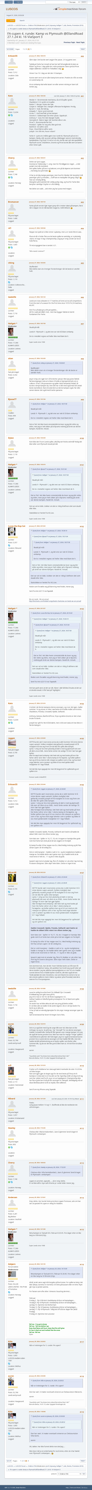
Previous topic (69, 42)
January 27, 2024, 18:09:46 (37, 228)
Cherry (11, 158)
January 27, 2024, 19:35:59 (37, 438)
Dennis (69, 25)
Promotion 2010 (77, 25)
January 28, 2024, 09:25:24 (37, 872)
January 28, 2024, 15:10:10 (37, 1065)
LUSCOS (12, 9)
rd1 (9, 228)
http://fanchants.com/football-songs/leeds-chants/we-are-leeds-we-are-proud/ (55, 601)
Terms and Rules (75, 1487)
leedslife (12, 297)
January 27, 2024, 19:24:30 (37, 358)
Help (67, 1487)
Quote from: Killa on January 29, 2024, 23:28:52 (48, 1381)
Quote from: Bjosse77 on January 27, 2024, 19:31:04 (49, 469)
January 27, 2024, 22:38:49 (37, 738)
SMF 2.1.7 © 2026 (10, 1487)
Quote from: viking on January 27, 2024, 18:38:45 (49, 363)
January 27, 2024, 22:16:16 (37, 703)
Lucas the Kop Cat (16, 526)
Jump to (53, 1474)
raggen (11, 738)
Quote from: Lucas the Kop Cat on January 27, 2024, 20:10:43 (52, 613)
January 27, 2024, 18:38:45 (37, 263)
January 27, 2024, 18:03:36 (37, 96)
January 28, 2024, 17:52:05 (37, 1128)
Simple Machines (21, 1487)
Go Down (10, 49)
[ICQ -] (9, 115)
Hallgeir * (59, 25)
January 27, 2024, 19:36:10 (37, 464)
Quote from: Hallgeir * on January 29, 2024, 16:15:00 (50, 1269)
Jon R (47, 25)
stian (10, 358)
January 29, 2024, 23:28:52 (37, 1341)
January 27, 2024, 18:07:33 (37, 202)
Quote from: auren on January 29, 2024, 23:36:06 (49, 1416)
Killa (10, 1341)
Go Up (9, 1461)
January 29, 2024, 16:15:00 (37, 1229)
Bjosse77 (12, 399)
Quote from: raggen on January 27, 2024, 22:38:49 (49, 789)
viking (11, 262)
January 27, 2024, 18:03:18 (37, 56)
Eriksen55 (12, 56)
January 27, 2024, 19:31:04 (37, 399)
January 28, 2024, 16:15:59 (37, 1099)
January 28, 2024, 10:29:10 (37, 1024)
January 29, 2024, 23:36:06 (37, 1376)
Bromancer (13, 202)
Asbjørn (12, 1264)
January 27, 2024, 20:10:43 (37, 526)
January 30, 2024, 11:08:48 (37, 1411)
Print (83, 49)
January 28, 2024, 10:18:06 (37, 988)
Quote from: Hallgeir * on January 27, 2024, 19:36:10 (50, 531)
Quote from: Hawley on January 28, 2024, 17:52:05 (49, 1167)
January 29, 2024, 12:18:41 (37, 1197)
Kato (10, 95)
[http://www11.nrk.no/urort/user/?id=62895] (9, 1046)
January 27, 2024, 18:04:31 (37, 158)
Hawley (11, 1128)
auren (11, 1024)
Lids (64, 25)
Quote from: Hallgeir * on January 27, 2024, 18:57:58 (50, 404)
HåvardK (12, 872)
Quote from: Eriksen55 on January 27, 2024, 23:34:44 (50, 877)
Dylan (11, 438)
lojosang (53, 25)
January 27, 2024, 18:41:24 (37, 297)
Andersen (12, 1197)
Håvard (11, 1098)
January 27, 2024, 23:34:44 (37, 784)
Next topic (80, 42)
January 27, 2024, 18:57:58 (37, 323)
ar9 (9, 1065)
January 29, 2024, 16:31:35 (37, 1264)
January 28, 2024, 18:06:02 (37, 1163)
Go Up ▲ (84, 1487)
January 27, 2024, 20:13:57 (37, 608)
